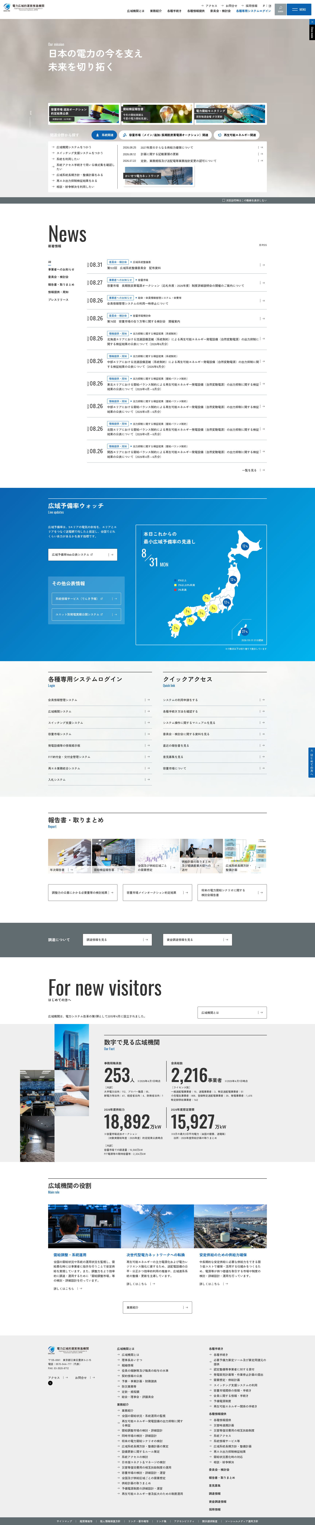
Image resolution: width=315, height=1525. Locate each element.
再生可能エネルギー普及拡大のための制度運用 (152, 1494)
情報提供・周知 (58, 292)
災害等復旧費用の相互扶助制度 (234, 1430)
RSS (264, 245)
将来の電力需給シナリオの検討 (142, 1441)
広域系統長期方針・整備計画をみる (80, 175)
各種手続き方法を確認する (180, 711)
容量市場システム (59, 734)
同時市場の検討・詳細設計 (139, 1436)
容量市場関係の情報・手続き (233, 1390)
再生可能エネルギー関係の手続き (235, 1406)
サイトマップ (64, 1521)
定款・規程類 (130, 1392)
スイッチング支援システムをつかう (80, 153)
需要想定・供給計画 (227, 1380)
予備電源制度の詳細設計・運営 (142, 1488)
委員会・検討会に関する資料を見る (186, 734)
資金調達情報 (217, 1501)
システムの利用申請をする (180, 700)
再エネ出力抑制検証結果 (230, 1451)
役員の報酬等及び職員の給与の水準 (145, 1370)
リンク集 (161, 1521)
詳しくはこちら (64, 1289)
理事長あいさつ (132, 1360)
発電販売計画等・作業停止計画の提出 (238, 1374)
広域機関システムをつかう (74, 147)
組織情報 (127, 1365)
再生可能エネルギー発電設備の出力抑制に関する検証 (152, 1423)
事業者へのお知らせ (61, 269)
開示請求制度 (209, 1521)
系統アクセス (222, 1436)
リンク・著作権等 (138, 1521)
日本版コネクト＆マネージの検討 (144, 1462)
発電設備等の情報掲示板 (64, 745)
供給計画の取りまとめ (136, 1483)
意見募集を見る (173, 757)
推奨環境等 (86, 1521)
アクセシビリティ (184, 1521)
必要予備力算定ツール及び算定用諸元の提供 (240, 1362)
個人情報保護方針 (110, 1521)
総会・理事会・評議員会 (138, 1397)
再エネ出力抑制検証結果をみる (77, 181)
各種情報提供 (196, 11)
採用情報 (251, 6)
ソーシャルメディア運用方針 (241, 1521)
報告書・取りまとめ (61, 284)
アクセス (211, 6)
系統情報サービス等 (227, 1441)
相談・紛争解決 (224, 1462)
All (49, 261)
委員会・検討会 (220, 11)
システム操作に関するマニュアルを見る (189, 723)
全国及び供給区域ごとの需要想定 (144, 1478)
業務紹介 (156, 11)
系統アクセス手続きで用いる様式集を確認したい (86, 167)
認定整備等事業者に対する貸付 (234, 1369)
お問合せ (231, 6)
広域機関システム (59, 711)
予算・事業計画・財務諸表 (139, 1381)
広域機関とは (136, 11)
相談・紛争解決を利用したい (75, 187)
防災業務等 (129, 1386)
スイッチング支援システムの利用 (235, 1385)
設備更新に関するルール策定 (141, 1451)
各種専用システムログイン (253, 11)
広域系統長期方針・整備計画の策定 (145, 1446)
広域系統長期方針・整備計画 (233, 1446)
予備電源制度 (222, 1401)
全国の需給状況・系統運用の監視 (144, 1416)
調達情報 (215, 1493)
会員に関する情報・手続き (231, 1396)
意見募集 (215, 1485)
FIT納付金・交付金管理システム (69, 757)
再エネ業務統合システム (64, 768)
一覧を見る (249, 470)
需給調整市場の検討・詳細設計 (142, 1430)
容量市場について (174, 768)
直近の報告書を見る (176, 745)
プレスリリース (58, 299)
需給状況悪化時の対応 (228, 1457)
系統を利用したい (68, 159)
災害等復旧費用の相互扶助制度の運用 (146, 1467)
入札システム (57, 780)
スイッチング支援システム (65, 723)
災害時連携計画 (224, 1425)
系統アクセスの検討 (135, 1457)
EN (270, 5)
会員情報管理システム (62, 700)
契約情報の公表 (132, 1376)
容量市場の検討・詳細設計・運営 (144, 1473)
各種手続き (174, 11)
